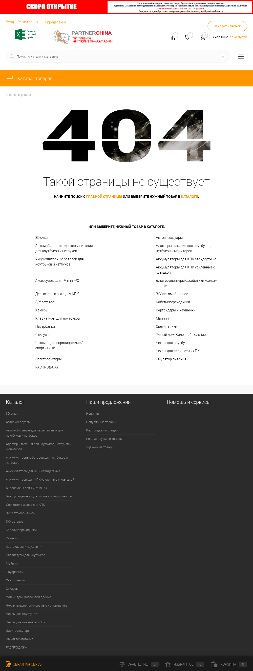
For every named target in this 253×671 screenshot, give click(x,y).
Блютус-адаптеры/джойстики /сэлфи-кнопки (186, 283)
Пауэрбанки (45, 326)
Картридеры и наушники (175, 310)
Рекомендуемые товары (104, 439)
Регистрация (28, 22)
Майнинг (163, 318)
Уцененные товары (100, 447)
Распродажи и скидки (102, 430)
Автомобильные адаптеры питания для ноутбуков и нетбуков (64, 248)
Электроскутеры (48, 359)
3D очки (41, 238)
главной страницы (104, 196)
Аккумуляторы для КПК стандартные (186, 259)
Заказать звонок (227, 26)
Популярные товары (101, 422)
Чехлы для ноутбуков (173, 343)
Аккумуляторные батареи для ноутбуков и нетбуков (59, 261)
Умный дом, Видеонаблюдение (181, 335)
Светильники (166, 326)
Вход (10, 22)
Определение (55, 22)
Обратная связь (27, 664)
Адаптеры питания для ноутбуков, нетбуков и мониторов (183, 248)
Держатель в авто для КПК (57, 294)
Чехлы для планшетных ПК (178, 351)
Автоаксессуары (169, 238)
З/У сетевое (44, 302)
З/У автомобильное (172, 294)
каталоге (189, 196)
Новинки (92, 413)
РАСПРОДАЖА (47, 367)
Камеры (41, 310)
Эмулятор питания (171, 359)
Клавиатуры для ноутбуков (57, 318)
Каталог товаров (34, 78)
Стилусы (42, 335)
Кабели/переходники (173, 302)
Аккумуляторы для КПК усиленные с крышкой (185, 269)
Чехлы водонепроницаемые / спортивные (59, 345)
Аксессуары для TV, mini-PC (57, 281)
